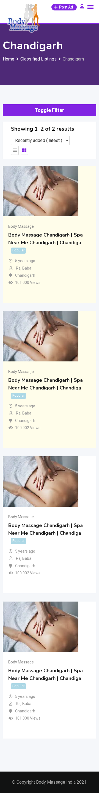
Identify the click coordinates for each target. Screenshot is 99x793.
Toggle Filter (49, 110)
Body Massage (21, 226)
